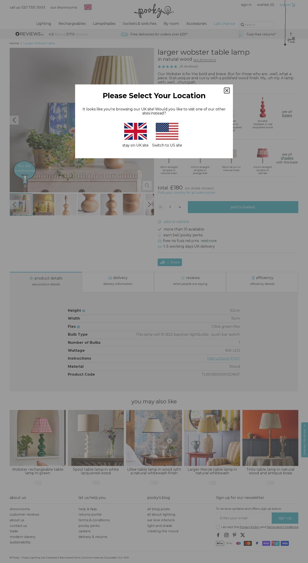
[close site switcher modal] (227, 90)
